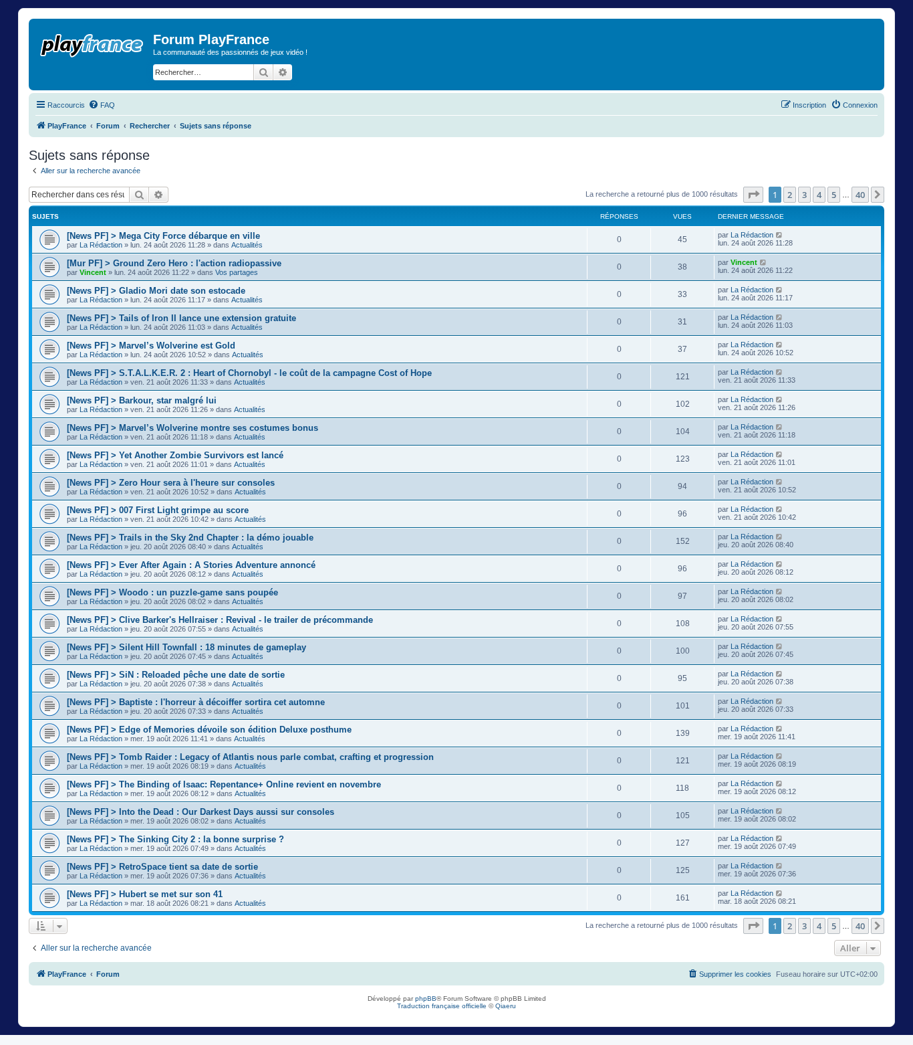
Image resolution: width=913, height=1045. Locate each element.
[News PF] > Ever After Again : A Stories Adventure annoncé (191, 565)
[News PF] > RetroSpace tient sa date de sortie (162, 867)
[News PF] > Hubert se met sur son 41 (145, 894)
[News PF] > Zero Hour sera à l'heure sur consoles (171, 483)
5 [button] (833, 195)
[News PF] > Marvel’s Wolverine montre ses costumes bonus (192, 428)
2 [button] (789, 195)
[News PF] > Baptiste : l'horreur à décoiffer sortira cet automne (196, 702)
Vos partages (236, 272)
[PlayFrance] (92, 43)
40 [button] (860, 195)
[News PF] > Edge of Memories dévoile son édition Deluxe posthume (209, 730)
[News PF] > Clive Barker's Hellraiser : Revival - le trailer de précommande (220, 620)
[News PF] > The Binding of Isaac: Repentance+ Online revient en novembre (224, 784)
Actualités (247, 245)
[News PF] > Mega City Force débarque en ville (163, 236)
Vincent (93, 272)
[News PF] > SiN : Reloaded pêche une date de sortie (176, 675)
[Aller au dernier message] (779, 235)
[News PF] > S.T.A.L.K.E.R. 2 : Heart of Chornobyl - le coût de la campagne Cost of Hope (249, 373)
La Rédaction (101, 245)
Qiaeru (505, 1006)
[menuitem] (101, 105)
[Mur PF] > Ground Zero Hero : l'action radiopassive (174, 263)
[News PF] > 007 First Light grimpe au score (158, 510)
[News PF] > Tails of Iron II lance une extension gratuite (181, 318)
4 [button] (819, 195)
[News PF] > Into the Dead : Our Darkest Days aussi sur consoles (200, 812)
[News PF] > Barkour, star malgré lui (142, 400)
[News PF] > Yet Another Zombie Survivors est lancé (175, 455)
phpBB (425, 998)
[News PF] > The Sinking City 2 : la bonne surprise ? (175, 839)
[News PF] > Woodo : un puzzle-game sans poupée (172, 592)
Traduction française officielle (442, 1006)
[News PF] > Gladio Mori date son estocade (156, 291)
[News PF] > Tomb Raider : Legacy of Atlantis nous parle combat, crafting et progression (250, 757)
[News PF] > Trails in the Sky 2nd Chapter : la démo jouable (190, 538)
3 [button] (804, 195)
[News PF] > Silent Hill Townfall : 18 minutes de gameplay (186, 647)
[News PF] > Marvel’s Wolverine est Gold (151, 346)
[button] (753, 195)
